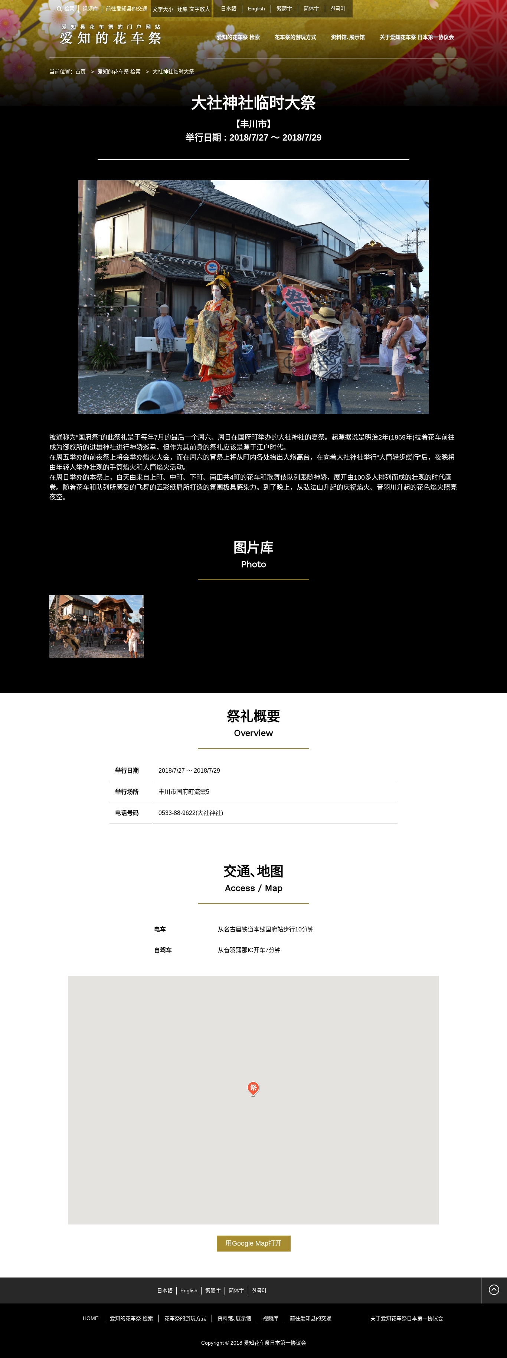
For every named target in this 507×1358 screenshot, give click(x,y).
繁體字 (284, 8)
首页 (80, 72)
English (256, 8)
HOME (90, 1318)
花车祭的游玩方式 (295, 37)
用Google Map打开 (253, 1243)
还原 (182, 9)
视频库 (90, 8)
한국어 (338, 8)
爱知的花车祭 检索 (238, 37)
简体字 (311, 8)
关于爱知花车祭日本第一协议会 (406, 1318)
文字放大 (199, 9)
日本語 (228, 8)
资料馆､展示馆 (348, 37)
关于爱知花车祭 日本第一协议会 (417, 37)
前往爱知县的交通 (126, 8)
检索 (69, 8)
